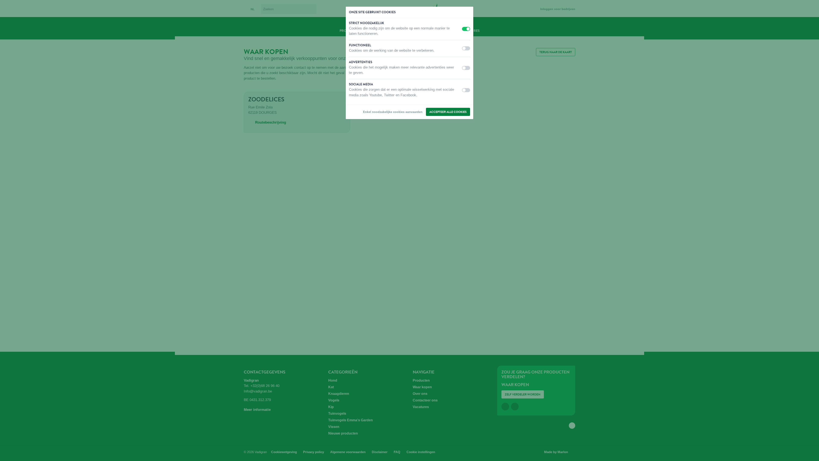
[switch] (466, 29)
